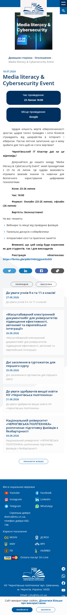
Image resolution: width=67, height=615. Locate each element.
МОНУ (13, 537)
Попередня (22, 284)
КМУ (12, 543)
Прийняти (22, 609)
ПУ (11, 550)
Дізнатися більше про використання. (41, 602)
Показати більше (34, 461)
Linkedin (45, 499)
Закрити (46, 609)
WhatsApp (46, 506)
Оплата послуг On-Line (34, 557)
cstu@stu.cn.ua (37, 595)
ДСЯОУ (44, 537)
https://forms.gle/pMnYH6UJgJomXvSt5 (27, 259)
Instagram (16, 499)
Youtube (15, 492)
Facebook (45, 492)
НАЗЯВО (45, 550)
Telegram (15, 506)
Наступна (46, 284)
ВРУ (42, 543)
